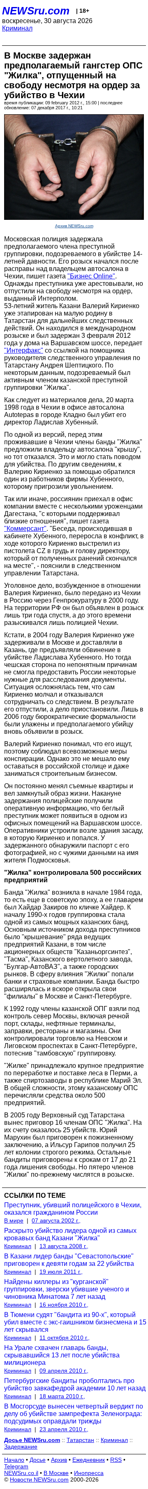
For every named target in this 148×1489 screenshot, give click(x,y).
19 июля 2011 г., (61, 1271)
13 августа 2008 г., (63, 1246)
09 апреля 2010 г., (63, 1370)
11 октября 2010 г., (64, 1337)
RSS (116, 1459)
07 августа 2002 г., (56, 1220)
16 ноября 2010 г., (63, 1304)
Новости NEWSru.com (39, 1479)
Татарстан (80, 1440)
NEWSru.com (35, 11)
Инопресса (89, 1473)
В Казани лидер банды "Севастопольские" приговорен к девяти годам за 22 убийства (69, 1260)
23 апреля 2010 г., (63, 1429)
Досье (38, 1459)
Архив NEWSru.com (74, 226)
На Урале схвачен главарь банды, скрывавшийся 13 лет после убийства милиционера (62, 1355)
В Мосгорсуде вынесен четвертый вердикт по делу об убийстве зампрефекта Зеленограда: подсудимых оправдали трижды (73, 1414)
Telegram (16, 1466)
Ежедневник (88, 1459)
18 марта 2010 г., (62, 1396)
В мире (13, 1220)
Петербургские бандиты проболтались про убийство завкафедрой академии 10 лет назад (75, 1384)
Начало (14, 1459)
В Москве (56, 1473)
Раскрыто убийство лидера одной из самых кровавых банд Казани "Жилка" (70, 1234)
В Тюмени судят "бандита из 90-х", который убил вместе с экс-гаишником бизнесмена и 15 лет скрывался (75, 1322)
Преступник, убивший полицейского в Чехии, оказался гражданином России (72, 1209)
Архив (59, 1459)
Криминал (17, 28)
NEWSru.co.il (21, 1473)
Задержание (20, 1446)
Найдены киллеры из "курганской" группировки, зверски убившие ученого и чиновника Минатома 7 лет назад (66, 1289)
